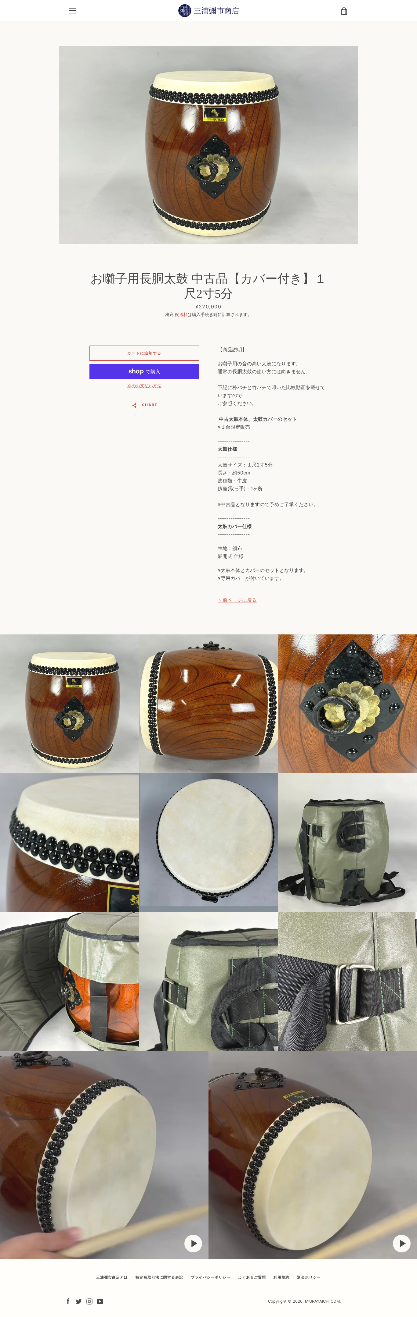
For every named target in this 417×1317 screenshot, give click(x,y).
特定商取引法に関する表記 (159, 1277)
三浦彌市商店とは (112, 1277)
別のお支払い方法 (144, 385)
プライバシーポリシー (210, 1277)
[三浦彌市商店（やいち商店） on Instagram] (89, 1301)
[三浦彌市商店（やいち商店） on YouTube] (100, 1301)
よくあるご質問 (252, 1277)
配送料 (181, 314)
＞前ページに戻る (237, 600)
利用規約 (281, 1277)
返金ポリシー (309, 1277)
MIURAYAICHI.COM (322, 1301)
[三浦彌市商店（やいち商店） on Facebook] (68, 1301)
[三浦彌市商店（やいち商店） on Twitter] (79, 1301)
